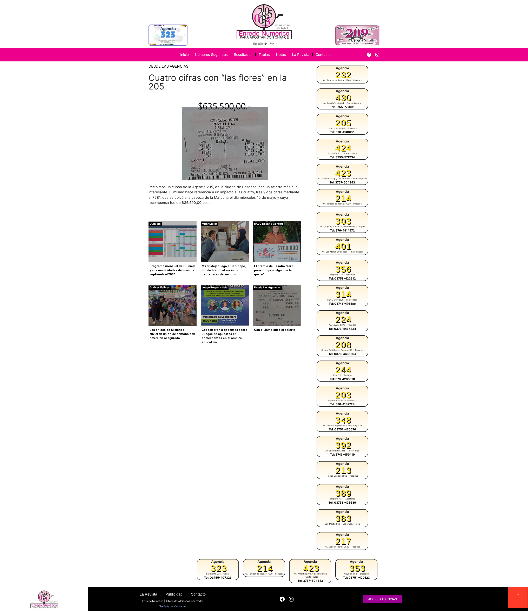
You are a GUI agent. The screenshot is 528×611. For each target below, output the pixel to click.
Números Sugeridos (211, 55)
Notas (281, 55)
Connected (180, 606)
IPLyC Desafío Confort (268, 223)
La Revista (300, 55)
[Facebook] (369, 55)
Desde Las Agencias (168, 66)
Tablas (264, 55)
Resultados (243, 55)
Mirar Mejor (209, 223)
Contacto (323, 55)
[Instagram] (377, 55)
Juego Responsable (214, 287)
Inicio (184, 55)
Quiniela (155, 223)
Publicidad (174, 594)
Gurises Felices (160, 287)
